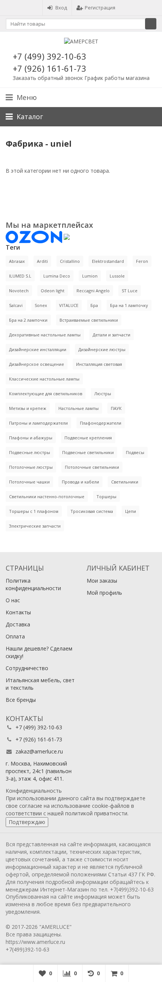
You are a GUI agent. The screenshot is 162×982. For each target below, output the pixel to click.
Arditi (42, 261)
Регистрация (100, 7)
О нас (13, 600)
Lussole (117, 276)
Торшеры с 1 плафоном (33, 511)
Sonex (41, 305)
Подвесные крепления (88, 437)
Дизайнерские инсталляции (37, 349)
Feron (142, 261)
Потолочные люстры (31, 467)
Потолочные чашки (29, 482)
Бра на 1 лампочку (129, 305)
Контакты (18, 612)
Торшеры (106, 496)
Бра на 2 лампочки (28, 320)
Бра (94, 305)
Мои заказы (102, 580)
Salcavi (16, 305)
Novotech (19, 290)
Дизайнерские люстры (101, 349)
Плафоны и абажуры (30, 437)
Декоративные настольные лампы (45, 335)
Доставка (18, 624)
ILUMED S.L (20, 276)
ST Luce (130, 290)
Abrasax (17, 261)
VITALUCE (68, 305)
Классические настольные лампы (44, 379)
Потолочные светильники (92, 467)
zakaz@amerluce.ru (39, 751)
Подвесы (135, 452)
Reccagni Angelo (93, 290)
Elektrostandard (108, 261)
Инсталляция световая (99, 364)
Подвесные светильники (88, 452)
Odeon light (52, 290)
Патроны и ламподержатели (38, 423)
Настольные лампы (78, 408)
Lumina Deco (56, 276)
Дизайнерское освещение (36, 364)
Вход (61, 7)
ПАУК (116, 408)
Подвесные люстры (29, 452)
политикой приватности (96, 813)
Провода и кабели (80, 482)
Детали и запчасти (111, 335)
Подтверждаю (27, 821)
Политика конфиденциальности (33, 584)
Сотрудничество (27, 668)
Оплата (15, 636)
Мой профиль (104, 592)
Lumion (90, 276)
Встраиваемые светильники (89, 320)
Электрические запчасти (35, 526)
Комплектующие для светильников (45, 393)
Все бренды (21, 699)
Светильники (124, 482)
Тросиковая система (91, 511)
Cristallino (70, 261)
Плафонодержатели (100, 423)
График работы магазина (117, 77)
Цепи (130, 511)
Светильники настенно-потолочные (46, 496)
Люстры (102, 393)
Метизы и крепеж (27, 408)
